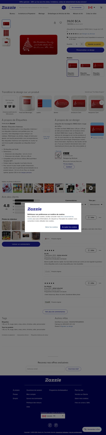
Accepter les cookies (69, 227)
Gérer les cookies (51, 227)
